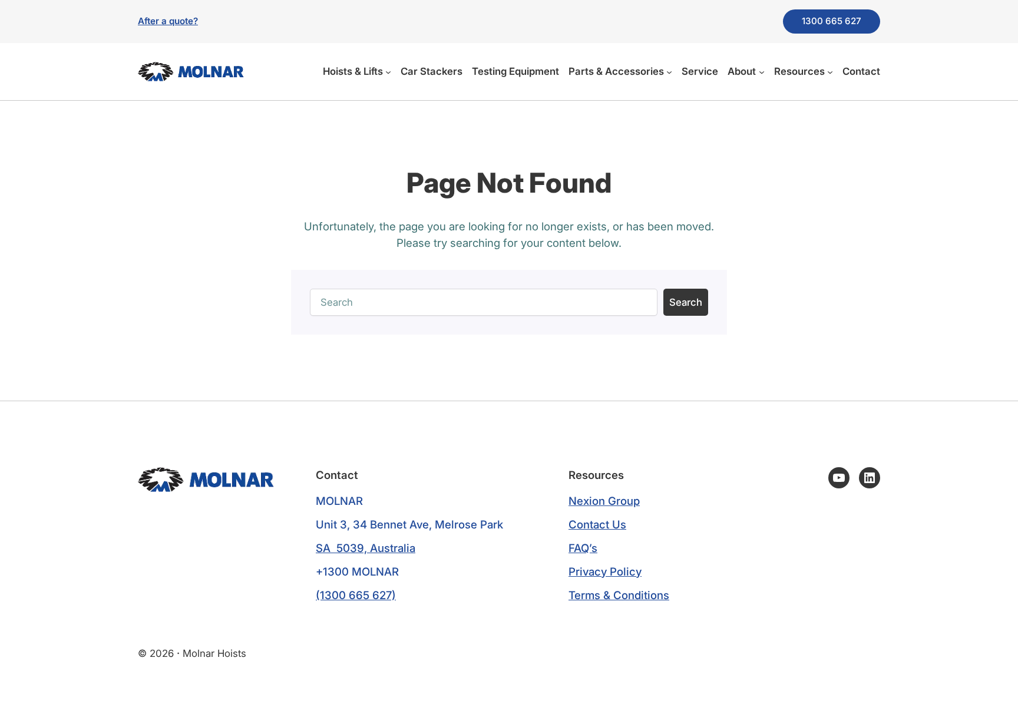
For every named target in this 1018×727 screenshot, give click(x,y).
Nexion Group (604, 500)
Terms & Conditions (619, 595)
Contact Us (597, 524)
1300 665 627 (831, 21)
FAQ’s (583, 547)
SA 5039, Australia (365, 547)
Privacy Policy (605, 571)
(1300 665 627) (356, 595)
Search (685, 302)
